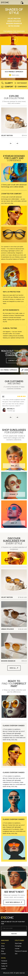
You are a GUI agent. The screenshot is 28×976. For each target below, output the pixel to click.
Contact (3, 953)
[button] (22, 2)
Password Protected (21, 951)
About (3, 948)
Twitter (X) (4, 966)
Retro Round (14, 26)
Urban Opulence (14, 21)
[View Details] (14, 120)
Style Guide (18, 943)
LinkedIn (3, 968)
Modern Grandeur (14, 23)
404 (16, 953)
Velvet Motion (14, 18)
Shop (2, 946)
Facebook (4, 961)
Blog (2, 951)
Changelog (18, 946)
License (17, 948)
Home (3, 943)
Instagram (4, 963)
